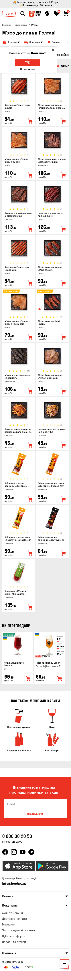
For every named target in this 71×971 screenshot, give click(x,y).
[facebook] (5, 852)
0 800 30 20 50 (17, 836)
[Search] (22, 13)
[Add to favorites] (30, 121)
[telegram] (31, 852)
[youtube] (22, 852)
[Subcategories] (64, 964)
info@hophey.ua (14, 883)
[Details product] (18, 86)
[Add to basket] (28, 679)
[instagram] (14, 852)
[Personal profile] (47, 13)
